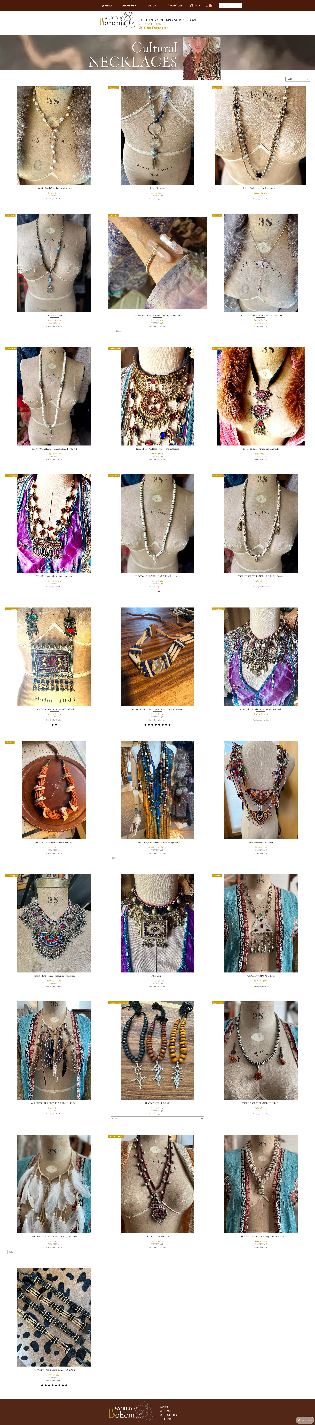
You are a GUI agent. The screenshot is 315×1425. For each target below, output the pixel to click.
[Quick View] (54, 135)
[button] (209, 5)
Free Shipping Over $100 (54, 199)
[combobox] (297, 79)
